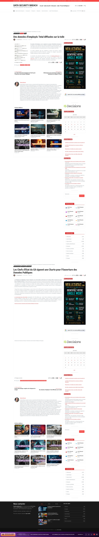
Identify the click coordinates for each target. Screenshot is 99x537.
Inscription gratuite (49, 277)
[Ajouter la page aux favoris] (91, 534)
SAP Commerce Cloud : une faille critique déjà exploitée (35, 534)
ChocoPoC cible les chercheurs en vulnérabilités (59, 534)
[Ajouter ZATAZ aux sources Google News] (97, 534)
